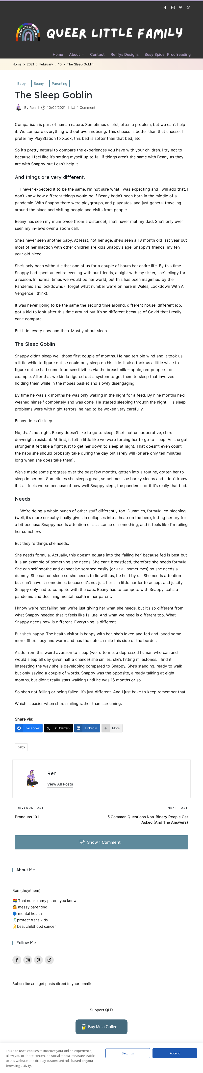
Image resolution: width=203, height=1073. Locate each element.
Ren (51, 773)
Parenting (59, 83)
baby (21, 747)
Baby (21, 83)
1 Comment (86, 107)
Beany (39, 83)
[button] (60, 784)
